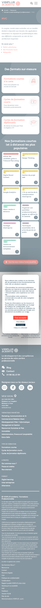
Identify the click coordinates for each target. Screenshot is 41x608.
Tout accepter (20, 318)
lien (28, 312)
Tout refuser (20, 321)
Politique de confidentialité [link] (20, 327)
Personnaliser (20, 324)
